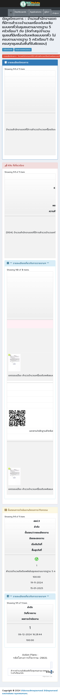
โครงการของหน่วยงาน (23, 50)
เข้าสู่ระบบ (55, 13)
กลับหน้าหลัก (7, 50)
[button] (11, 12)
